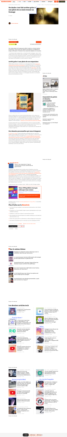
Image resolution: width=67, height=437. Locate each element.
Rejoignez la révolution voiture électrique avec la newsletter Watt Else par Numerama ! (26, 252)
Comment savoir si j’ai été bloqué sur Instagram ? (50, 123)
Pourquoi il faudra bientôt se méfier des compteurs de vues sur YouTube (23, 392)
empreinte (11, 228)
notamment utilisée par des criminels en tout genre (24, 64)
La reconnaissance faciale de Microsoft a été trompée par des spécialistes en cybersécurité (27, 258)
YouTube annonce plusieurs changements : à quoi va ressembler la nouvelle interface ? (24, 348)
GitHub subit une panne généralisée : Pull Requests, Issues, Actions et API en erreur (51, 401)
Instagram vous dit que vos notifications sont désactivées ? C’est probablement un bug (51, 330)
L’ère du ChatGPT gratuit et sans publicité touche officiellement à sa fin (52, 104)
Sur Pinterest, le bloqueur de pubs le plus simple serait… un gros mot (51, 383)
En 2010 (10, 133)
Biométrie (25, 205)
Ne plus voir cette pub (13, 39)
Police (16, 228)
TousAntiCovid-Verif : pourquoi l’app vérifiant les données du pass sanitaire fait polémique (26, 263)
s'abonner (62, 1)
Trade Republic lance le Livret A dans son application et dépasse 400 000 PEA (51, 339)
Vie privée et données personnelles (51, 4)
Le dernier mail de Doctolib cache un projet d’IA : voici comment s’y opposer (50, 115)
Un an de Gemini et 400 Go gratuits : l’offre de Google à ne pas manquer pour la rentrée (51, 311)
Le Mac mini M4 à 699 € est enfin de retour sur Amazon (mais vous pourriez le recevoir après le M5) (24, 383)
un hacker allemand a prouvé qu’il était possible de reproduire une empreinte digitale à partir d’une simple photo (24, 136)
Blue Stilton (34, 67)
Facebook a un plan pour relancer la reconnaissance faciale (22, 213)
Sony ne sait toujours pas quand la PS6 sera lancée (23, 400)
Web (42, 4)
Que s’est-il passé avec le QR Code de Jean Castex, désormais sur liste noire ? (26, 268)
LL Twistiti (20, 223)
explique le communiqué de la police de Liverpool (31, 120)
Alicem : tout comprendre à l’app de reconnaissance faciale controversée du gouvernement (24, 165)
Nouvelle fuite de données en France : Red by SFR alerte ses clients (23, 330)
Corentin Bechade (14, 23)
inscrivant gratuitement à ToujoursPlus (27, 201)
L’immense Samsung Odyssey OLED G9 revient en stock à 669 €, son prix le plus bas (24, 339)
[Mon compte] (55, 1)
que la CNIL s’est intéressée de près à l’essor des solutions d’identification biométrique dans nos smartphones (25, 173)
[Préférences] (57, 1)
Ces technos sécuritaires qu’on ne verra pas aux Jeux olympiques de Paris (25, 220)
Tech (39, 4)
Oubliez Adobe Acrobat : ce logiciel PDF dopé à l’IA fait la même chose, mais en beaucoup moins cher (50, 91)
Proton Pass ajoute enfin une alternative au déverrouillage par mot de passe (25, 218)
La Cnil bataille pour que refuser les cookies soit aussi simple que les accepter (26, 274)
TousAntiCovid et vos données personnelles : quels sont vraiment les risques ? (26, 279)
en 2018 (15, 133)
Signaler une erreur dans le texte (29, 223)
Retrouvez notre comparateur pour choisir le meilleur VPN (28, 196)
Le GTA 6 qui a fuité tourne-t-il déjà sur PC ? (24, 310)
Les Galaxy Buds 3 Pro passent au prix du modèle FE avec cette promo (51, 409)
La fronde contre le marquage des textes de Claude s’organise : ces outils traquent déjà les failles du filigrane (51, 392)
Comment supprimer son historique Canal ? (48, 119)
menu (14, 1)
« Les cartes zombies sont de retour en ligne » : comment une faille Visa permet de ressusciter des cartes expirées (51, 348)
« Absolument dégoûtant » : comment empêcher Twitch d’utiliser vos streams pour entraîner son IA (49, 110)
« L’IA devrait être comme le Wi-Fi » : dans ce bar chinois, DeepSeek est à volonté (24, 410)
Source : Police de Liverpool (15, 112)
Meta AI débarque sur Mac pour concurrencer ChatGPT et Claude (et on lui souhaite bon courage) (51, 320)
